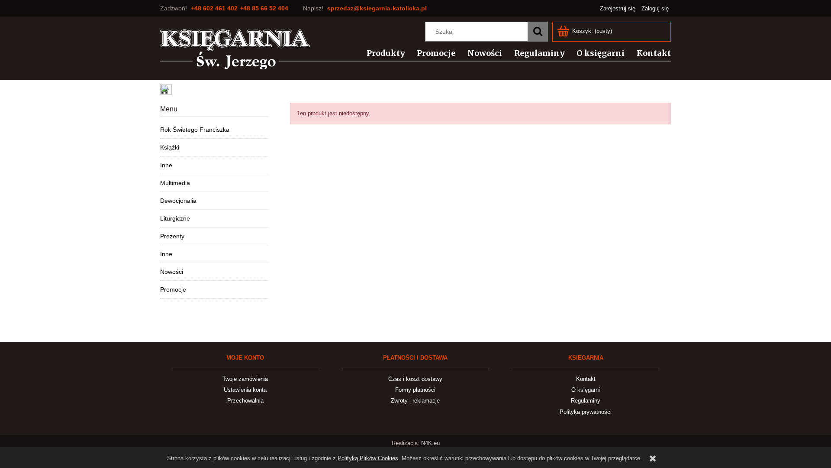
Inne (166, 165)
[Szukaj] (538, 32)
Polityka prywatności (586, 412)
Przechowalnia (245, 400)
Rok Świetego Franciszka (194, 129)
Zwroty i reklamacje (415, 400)
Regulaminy (585, 400)
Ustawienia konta (245, 390)
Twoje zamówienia (245, 379)
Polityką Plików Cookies (368, 458)
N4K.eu (430, 443)
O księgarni (585, 390)
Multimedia (175, 182)
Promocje (173, 289)
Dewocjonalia (178, 200)
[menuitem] (380, 53)
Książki (169, 147)
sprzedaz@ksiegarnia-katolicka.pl (377, 8)
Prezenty (172, 236)
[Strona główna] (235, 49)
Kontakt (586, 379)
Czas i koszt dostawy (415, 379)
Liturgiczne (175, 218)
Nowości (171, 271)
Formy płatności (415, 390)
